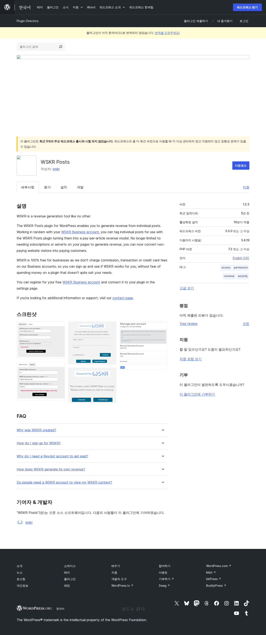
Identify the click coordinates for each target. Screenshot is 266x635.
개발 (80, 187)
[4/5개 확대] (111, 373)
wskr (56, 169)
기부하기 (166, 579)
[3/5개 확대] (111, 327)
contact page (122, 298)
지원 (246, 187)
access (226, 267)
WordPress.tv (122, 585)
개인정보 (22, 585)
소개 (19, 566)
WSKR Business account (80, 232)
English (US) (241, 258)
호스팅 (21, 579)
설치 (63, 187)
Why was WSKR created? (36, 430)
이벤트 (163, 572)
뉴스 (19, 572)
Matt (211, 572)
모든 (246, 324)
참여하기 (164, 566)
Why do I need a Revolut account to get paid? (52, 456)
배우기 (115, 566)
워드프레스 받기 (247, 7)
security (243, 276)
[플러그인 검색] (61, 47)
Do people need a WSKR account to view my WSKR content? (64, 482)
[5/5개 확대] (162, 327)
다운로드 (241, 165)
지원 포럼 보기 (191, 359)
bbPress (213, 579)
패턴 (67, 585)
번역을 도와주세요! (167, 32)
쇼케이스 (70, 566)
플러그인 (70, 579)
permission (241, 267)
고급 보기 (187, 288)
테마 (67, 572)
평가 (47, 187)
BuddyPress (216, 585)
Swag (164, 585)
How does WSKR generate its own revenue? (51, 469)
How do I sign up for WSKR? (39, 443)
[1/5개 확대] (59, 327)
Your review (188, 324)
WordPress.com (218, 566)
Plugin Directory (28, 21)
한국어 (60, 608)
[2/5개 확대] (59, 368)
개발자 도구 (119, 579)
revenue (229, 276)
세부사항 (27, 187)
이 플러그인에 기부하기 (197, 394)
